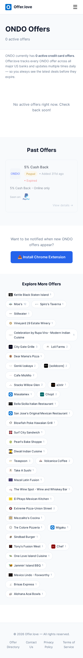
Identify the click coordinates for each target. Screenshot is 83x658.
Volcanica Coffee (57, 461)
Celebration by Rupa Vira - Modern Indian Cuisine (44, 335)
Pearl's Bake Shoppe (29, 441)
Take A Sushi (24, 470)
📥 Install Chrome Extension (42, 257)
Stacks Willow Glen (28, 385)
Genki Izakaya (25, 366)
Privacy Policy (49, 644)
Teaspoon (22, 461)
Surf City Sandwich (28, 432)
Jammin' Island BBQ (28, 565)
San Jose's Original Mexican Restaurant (42, 413)
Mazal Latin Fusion (28, 480)
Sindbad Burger (26, 537)
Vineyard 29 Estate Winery (33, 323)
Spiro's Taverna (51, 304)
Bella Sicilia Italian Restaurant (35, 404)
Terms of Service (69, 644)
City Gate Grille (25, 346)
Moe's (20, 304)
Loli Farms (59, 346)
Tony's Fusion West (28, 546)
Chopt (51, 394)
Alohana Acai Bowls (28, 594)
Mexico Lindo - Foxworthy (33, 575)
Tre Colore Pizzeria (28, 527)
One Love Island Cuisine (31, 556)
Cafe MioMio (24, 375)
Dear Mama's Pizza (28, 356)
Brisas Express (25, 584)
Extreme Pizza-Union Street (34, 508)
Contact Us (31, 644)
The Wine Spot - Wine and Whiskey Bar (42, 489)
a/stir (61, 385)
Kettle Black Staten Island (32, 294)
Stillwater (21, 313)
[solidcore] (58, 366)
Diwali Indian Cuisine (29, 451)
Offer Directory (13, 644)
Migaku (62, 527)
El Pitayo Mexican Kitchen (32, 499)
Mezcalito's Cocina (28, 518)
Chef (61, 546)
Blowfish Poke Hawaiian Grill (34, 423)
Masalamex (23, 394)
